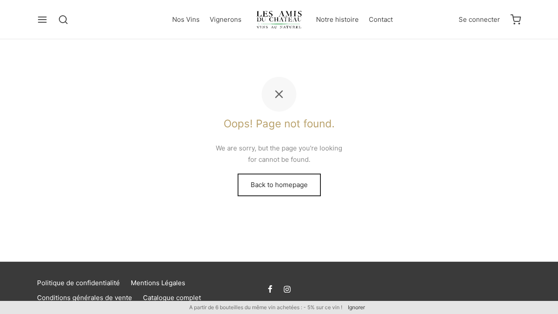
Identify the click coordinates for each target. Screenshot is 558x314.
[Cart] (515, 19)
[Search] (63, 19)
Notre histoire (337, 19)
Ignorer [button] (356, 307)
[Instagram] (287, 290)
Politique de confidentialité (78, 283)
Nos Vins (186, 19)
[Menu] (42, 19)
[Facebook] (270, 290)
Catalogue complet (172, 298)
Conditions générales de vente (84, 298)
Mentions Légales (158, 283)
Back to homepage (279, 185)
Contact (381, 19)
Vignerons (226, 19)
